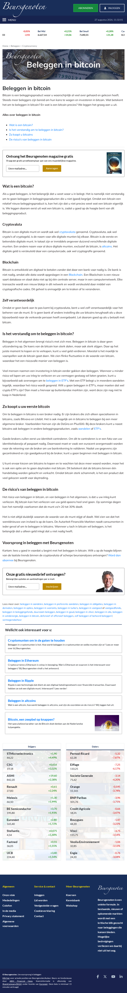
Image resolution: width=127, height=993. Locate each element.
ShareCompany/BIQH (12, 984)
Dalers (95, 746)
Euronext (43, 984)
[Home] (111, 890)
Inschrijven (52, 586)
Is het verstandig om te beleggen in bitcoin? (36, 129)
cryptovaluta (67, 232)
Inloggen (39, 894)
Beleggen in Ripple (21, 680)
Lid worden (40, 900)
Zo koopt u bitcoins (21, 134)
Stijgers (32, 746)
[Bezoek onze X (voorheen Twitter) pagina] (105, 976)
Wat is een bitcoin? (21, 125)
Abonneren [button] (85, 8)
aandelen (84, 428)
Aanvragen (52, 168)
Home (5, 46)
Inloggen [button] (114, 8)
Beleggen (15, 46)
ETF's (97, 428)
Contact (39, 916)
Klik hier (6, 978)
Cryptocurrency (29, 46)
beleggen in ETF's (57, 380)
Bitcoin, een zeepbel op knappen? (31, 719)
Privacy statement (13, 916)
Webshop (71, 905)
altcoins (107, 246)
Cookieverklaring (44, 910)
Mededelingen (11, 900)
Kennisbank (73, 900)
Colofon (7, 905)
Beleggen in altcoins (22, 701)
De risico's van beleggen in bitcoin (30, 139)
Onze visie (8, 894)
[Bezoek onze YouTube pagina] (113, 976)
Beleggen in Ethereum (23, 660)
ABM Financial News (21, 981)
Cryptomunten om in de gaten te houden (36, 640)
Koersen (71, 894)
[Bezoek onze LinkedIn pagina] (121, 976)
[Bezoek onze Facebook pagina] (98, 976)
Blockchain (76, 274)
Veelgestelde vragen (46, 905)
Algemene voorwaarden (10, 923)
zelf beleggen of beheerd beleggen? (93, 615)
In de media (9, 910)
